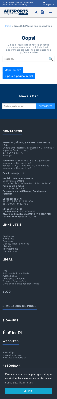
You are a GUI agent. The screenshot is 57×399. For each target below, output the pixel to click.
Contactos (8, 236)
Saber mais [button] (26, 382)
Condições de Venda (14, 278)
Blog (7, 291)
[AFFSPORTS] (16, 12)
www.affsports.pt (12, 355)
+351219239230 (18, 3)
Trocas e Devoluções (14, 281)
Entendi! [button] (28, 390)
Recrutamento (10, 248)
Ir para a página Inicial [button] (19, 76)
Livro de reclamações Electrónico (21, 283)
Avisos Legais (10, 275)
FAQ (5, 270)
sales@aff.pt (48, 4)
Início (8, 26)
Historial (7, 246)
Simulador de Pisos (20, 306)
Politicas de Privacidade (16, 273)
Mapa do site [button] (13, 70)
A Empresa (8, 238)
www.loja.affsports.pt (14, 357)
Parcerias (8, 241)
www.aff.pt (9, 352)
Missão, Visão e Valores (16, 243)
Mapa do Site (10, 251)
